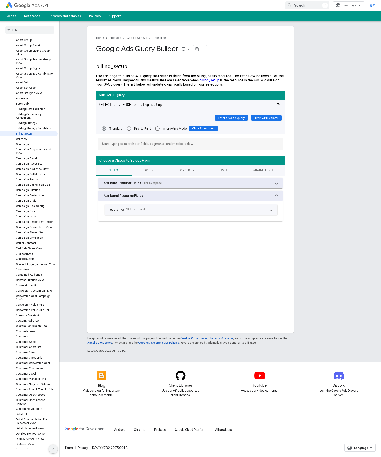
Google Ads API (137, 37)
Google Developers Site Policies (158, 342)
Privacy (83, 448)
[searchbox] (29, 30)
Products (115, 37)
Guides (10, 16)
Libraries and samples (64, 16)
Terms (69, 448)
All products (223, 429)
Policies (95, 16)
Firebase (160, 429)
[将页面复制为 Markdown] (197, 49)
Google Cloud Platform (190, 429)
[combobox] (307, 5)
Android (119, 429)
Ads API (39, 5)
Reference (32, 16)
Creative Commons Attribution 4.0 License (206, 338)
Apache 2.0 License (99, 342)
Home (100, 37)
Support (115, 16)
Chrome (139, 429)
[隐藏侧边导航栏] (53, 449)
